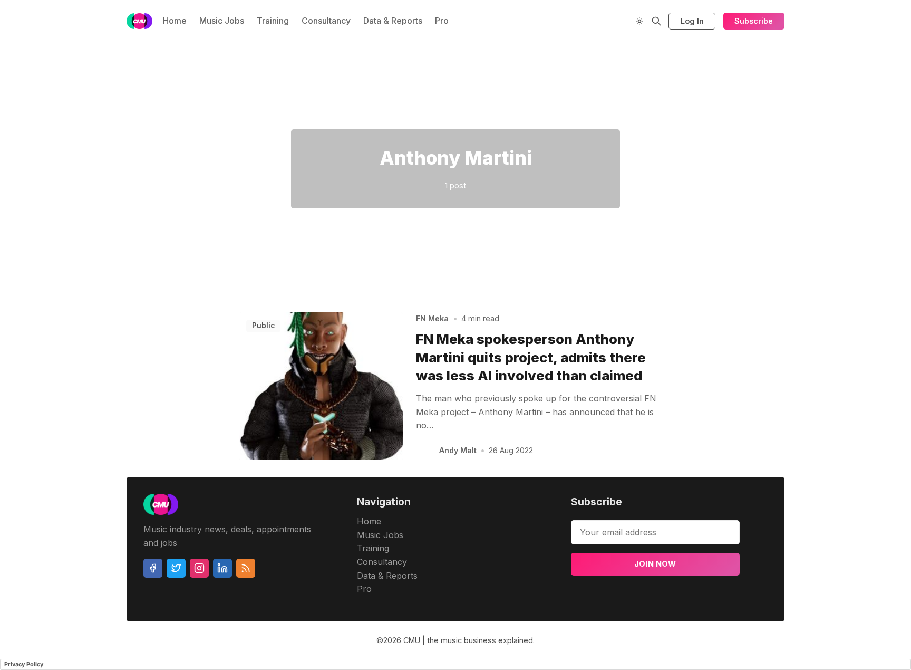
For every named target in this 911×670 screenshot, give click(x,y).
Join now (655, 563)
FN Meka (432, 318)
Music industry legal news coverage (104, 83)
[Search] (656, 21)
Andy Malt (458, 450)
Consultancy (326, 20)
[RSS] (245, 568)
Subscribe (753, 20)
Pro (442, 20)
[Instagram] (199, 568)
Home (175, 20)
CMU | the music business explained (468, 640)
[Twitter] (176, 568)
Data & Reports (392, 20)
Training (273, 20)
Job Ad (855, 83)
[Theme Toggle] (639, 21)
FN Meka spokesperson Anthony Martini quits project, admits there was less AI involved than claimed (531, 357)
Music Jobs (221, 20)
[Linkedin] (222, 568)
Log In (692, 20)
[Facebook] (152, 568)
